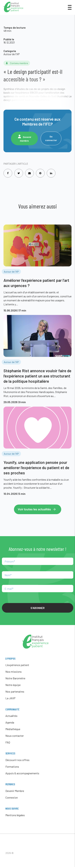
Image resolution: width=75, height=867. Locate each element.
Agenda (9, 722)
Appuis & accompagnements (22, 773)
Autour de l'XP (11, 54)
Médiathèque (12, 729)
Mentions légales (15, 815)
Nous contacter (14, 735)
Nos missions (13, 671)
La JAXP (10, 698)
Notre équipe (13, 684)
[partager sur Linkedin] (51, 170)
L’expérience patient (17, 665)
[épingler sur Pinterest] (40, 170)
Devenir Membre (14, 790)
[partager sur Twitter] (19, 170)
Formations (12, 766)
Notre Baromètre (15, 678)
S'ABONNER (38, 607)
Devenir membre (25, 138)
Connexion (11, 797)
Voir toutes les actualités (34, 509)
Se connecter (51, 138)
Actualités (11, 715)
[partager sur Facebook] (8, 170)
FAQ (7, 742)
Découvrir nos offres (17, 760)
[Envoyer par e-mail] (29, 170)
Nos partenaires (14, 691)
